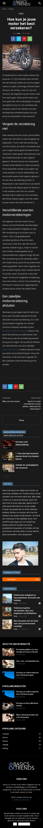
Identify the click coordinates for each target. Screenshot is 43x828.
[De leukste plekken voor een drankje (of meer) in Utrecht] (8, 652)
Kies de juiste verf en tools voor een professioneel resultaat (26, 623)
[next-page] (7, 476)
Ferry (18, 33)
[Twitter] (18, 38)
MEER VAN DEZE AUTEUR (13, 436)
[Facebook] (13, 38)
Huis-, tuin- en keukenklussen (27, 661)
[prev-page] (3, 476)
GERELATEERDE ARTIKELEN (14, 432)
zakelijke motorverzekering (15, 330)
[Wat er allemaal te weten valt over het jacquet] (8, 718)
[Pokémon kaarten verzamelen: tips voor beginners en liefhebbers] (7, 611)
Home (4, 9)
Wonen (11, 9)
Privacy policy (24, 824)
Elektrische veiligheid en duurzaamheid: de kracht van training (27, 598)
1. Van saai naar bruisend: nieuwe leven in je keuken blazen (27, 456)
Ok (15, 824)
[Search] (39, 3)
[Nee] (40, 819)
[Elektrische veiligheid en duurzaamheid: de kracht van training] (7, 598)
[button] (4, 3)
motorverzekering (10, 349)
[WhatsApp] (29, 38)
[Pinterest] (24, 38)
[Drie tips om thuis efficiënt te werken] (8, 706)
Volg (37, 579)
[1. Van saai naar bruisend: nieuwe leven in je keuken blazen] (8, 456)
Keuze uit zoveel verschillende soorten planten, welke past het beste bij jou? (32, 405)
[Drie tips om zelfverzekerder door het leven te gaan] (8, 675)
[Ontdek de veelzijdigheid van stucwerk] (8, 468)
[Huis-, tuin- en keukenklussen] (8, 664)
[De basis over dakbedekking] (8, 445)
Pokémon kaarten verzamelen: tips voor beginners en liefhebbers (25, 610)
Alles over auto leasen (11, 401)
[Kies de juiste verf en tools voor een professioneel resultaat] (7, 624)
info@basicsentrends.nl (21, 800)
